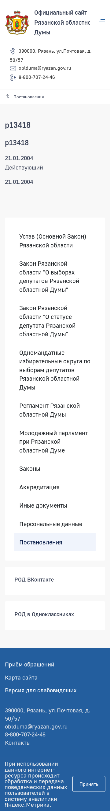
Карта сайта (21, 677)
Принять (88, 784)
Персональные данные (50, 523)
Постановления (40, 541)
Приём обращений (29, 664)
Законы (29, 468)
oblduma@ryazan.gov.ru (45, 68)
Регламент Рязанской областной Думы (49, 410)
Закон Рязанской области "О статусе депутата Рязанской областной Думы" (47, 320)
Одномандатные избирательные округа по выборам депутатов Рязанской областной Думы (54, 370)
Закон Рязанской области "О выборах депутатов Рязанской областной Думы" (49, 276)
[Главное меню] (100, 19)
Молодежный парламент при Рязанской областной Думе (53, 441)
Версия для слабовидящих (41, 690)
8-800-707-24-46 (37, 77)
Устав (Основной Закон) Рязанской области (52, 240)
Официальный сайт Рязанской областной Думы (64, 22)
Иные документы (43, 505)
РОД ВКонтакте (34, 579)
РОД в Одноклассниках (44, 614)
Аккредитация (39, 487)
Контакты (18, 742)
